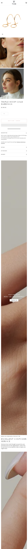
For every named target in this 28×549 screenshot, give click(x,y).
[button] (14, 125)
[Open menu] (3, 3)
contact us (14, 300)
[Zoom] (2, 34)
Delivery (3, 154)
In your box (4, 150)
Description (4, 132)
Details (3, 147)
